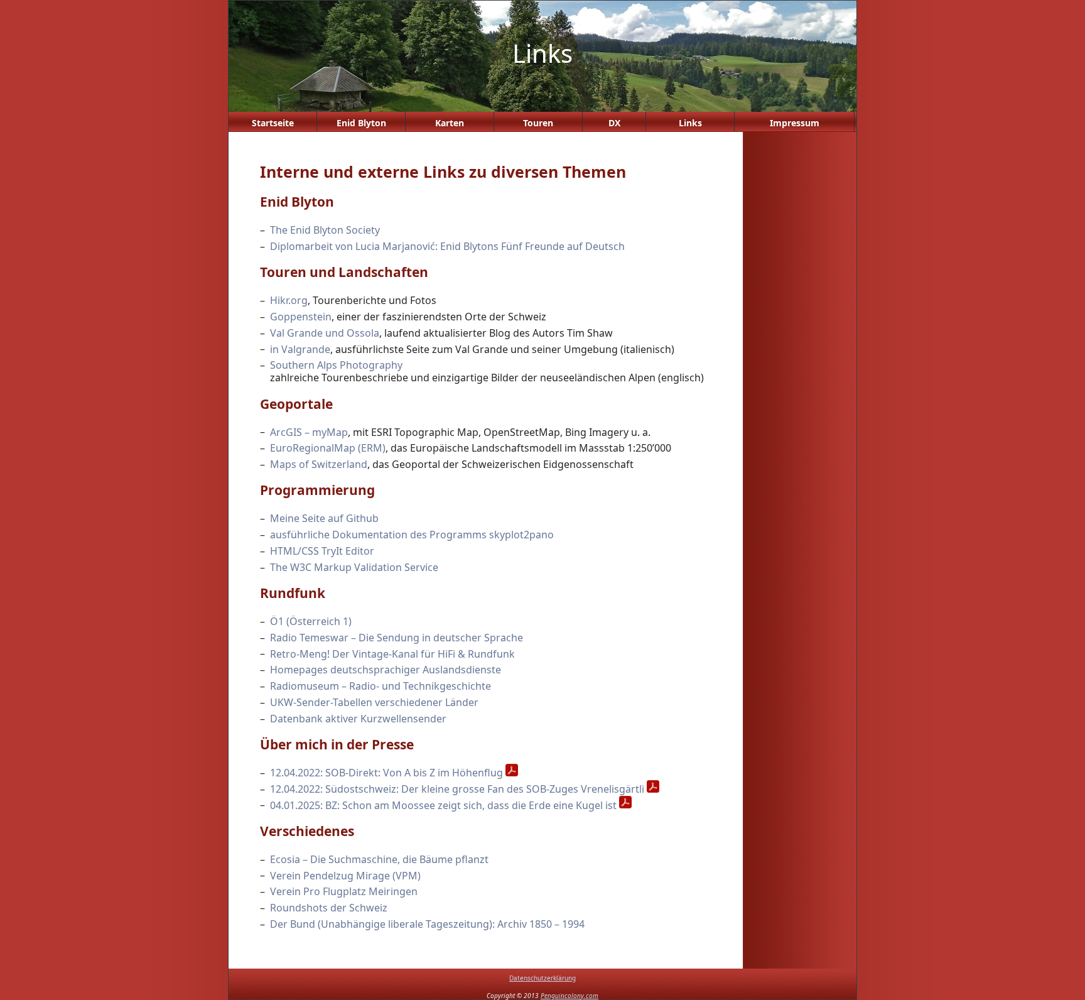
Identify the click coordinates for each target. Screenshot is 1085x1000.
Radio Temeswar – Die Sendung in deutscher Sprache (396, 637)
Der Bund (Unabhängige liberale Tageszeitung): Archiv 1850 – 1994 (427, 924)
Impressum (794, 123)
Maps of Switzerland (318, 464)
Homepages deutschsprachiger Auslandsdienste (385, 670)
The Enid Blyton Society (325, 230)
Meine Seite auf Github (324, 518)
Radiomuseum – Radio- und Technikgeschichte (380, 686)
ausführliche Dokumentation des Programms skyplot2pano (412, 534)
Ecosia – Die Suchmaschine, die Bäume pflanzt (379, 859)
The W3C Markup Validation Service (354, 567)
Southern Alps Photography (336, 365)
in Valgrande (300, 349)
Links (690, 123)
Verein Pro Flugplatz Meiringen (344, 891)
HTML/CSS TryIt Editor (322, 551)
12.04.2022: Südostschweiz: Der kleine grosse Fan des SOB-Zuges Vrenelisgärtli (457, 789)
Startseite (273, 123)
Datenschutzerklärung (542, 978)
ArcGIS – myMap (309, 431)
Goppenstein (301, 316)
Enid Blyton (361, 123)
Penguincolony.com (569, 995)
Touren (538, 123)
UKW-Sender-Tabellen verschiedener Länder (374, 702)
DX (614, 123)
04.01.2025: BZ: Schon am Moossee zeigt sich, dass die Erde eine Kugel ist (443, 805)
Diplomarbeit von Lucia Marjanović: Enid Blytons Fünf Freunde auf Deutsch (447, 246)
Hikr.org (289, 300)
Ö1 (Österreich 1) (311, 621)
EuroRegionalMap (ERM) (328, 448)
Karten (449, 123)
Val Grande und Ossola (324, 333)
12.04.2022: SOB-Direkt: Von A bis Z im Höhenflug (386, 773)
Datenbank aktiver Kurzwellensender (358, 719)
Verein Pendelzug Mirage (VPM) (345, 875)
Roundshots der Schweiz (328, 908)
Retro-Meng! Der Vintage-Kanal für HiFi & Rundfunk (392, 653)
